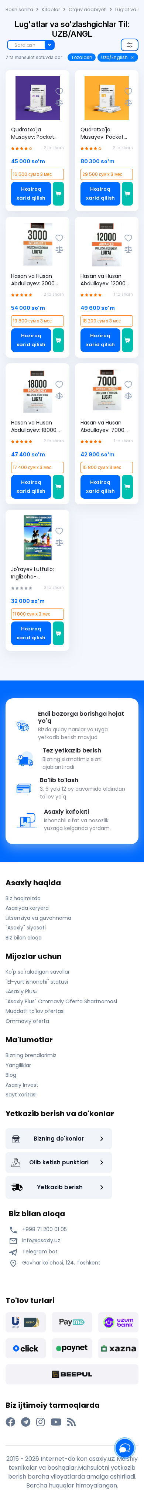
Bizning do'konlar (59, 1138)
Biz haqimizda (23, 898)
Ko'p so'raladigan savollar (38, 971)
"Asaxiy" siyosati (26, 927)
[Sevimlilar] (59, 91)
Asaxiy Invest (22, 1085)
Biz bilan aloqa (24, 937)
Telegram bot (39, 1251)
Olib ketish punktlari (59, 1162)
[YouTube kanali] (56, 1422)
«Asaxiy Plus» (21, 991)
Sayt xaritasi (21, 1094)
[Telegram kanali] (25, 1422)
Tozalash (81, 57)
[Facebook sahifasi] (10, 1422)
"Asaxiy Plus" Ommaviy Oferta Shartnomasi (61, 1001)
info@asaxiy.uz (41, 1240)
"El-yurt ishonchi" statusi (37, 981)
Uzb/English (114, 57)
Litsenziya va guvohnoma (38, 918)
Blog (11, 1075)
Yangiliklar (18, 1065)
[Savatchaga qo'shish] (58, 194)
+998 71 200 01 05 (44, 1229)
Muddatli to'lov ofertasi (35, 1011)
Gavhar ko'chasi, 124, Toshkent (60, 1262)
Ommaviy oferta (27, 1021)
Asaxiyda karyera (27, 908)
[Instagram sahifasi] (40, 1422)
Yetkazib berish (60, 1187)
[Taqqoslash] (59, 102)
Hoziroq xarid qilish (31, 193)
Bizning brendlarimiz (31, 1055)
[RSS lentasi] (71, 1422)
